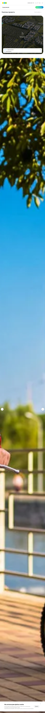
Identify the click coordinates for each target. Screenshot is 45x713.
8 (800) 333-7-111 (31, 2)
